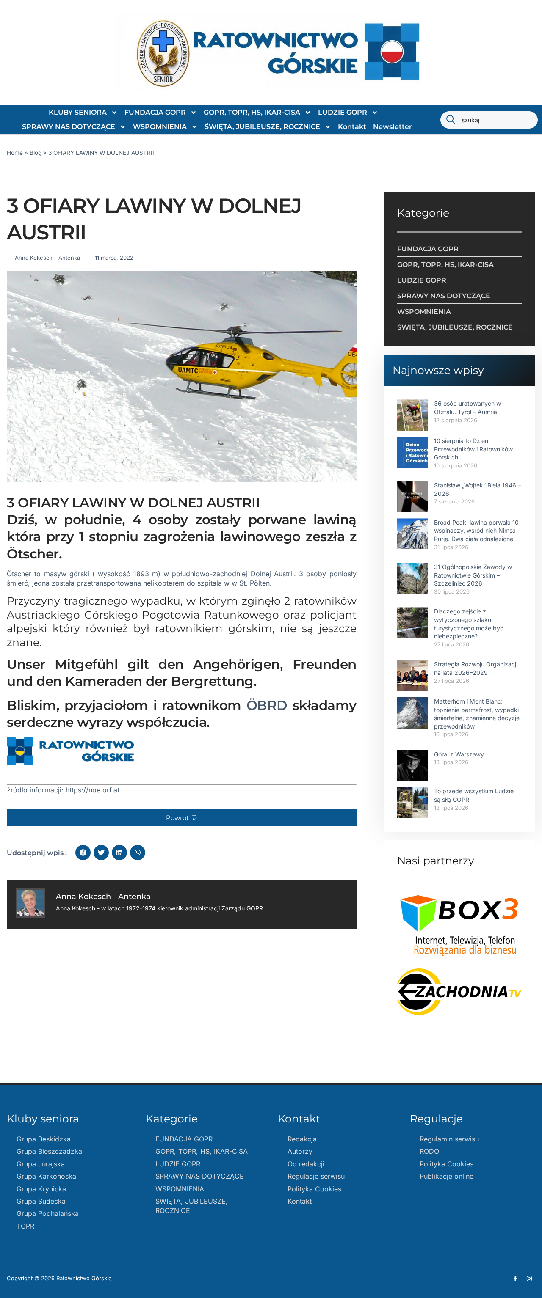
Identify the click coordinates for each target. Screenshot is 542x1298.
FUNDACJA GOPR (155, 112)
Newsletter (392, 127)
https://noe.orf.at (91, 790)
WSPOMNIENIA (160, 127)
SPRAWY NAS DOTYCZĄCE (68, 127)
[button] (182, 817)
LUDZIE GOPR (342, 112)
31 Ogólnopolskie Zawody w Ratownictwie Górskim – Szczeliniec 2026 (473, 575)
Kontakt (352, 127)
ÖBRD (264, 705)
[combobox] (489, 120)
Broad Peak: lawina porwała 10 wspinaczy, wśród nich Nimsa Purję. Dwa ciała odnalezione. (476, 530)
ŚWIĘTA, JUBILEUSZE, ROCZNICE (262, 127)
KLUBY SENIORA (78, 112)
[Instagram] (529, 1278)
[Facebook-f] (515, 1278)
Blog (35, 152)
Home (15, 152)
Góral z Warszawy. (459, 754)
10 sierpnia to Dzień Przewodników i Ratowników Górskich (473, 449)
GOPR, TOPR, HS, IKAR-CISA (252, 112)
